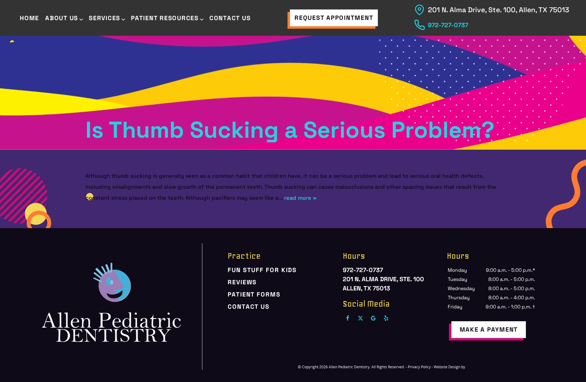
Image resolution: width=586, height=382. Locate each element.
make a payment (489, 329)
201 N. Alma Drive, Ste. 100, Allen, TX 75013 (498, 9)
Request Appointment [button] (334, 18)
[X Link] (360, 318)
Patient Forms (254, 294)
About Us (61, 18)
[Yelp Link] (386, 318)
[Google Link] (373, 318)
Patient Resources (165, 18)
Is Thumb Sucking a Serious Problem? (289, 130)
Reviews (242, 282)
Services (104, 18)
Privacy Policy (419, 366)
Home (29, 18)
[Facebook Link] (348, 318)
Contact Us (230, 18)
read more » (300, 197)
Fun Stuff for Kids (262, 270)
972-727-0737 (448, 25)
